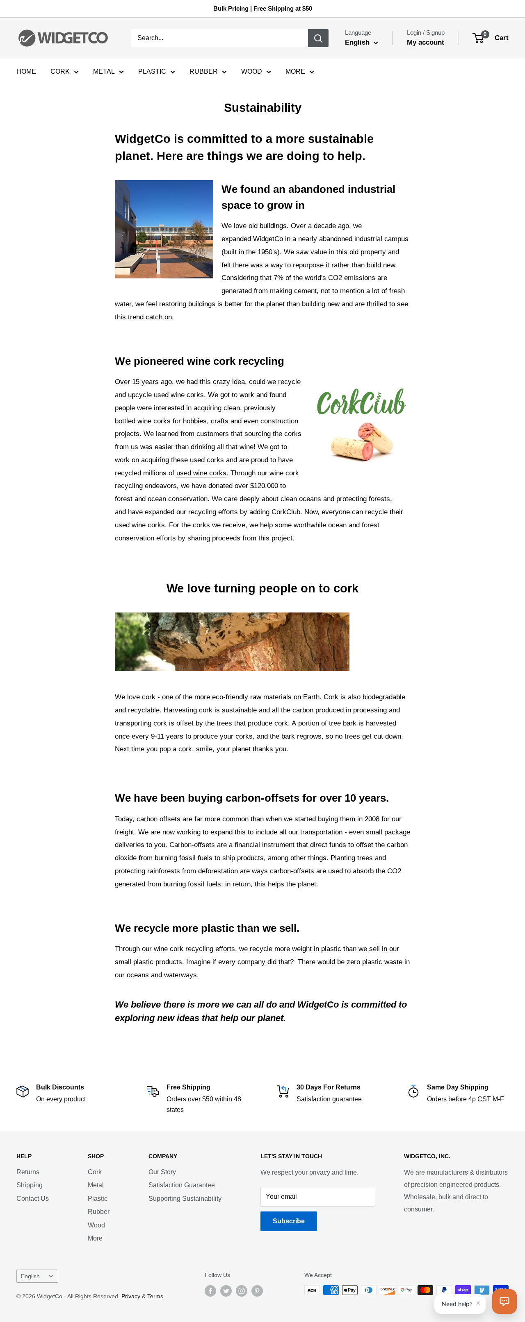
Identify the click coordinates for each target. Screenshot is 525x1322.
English (30, 1276)
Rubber (99, 1211)
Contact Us (32, 1198)
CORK (60, 71)
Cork (95, 1171)
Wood (96, 1225)
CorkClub (286, 512)
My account (425, 42)
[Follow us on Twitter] (226, 1291)
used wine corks (201, 473)
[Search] (318, 38)
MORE (295, 71)
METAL (104, 71)
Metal (96, 1185)
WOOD (251, 71)
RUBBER (203, 71)
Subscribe (289, 1221)
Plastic (97, 1198)
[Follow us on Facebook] (210, 1291)
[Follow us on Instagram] (241, 1291)
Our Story (162, 1171)
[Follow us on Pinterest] (257, 1291)
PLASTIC (152, 71)
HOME (26, 71)
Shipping (29, 1185)
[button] (504, 1301)
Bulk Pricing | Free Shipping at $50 (262, 8)
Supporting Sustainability (184, 1198)
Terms (155, 1296)
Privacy (130, 1296)
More (95, 1238)
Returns (27, 1171)
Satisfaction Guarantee (181, 1185)
